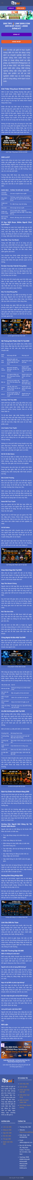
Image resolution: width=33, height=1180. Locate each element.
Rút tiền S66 (7, 1136)
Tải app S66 (7, 1139)
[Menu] (2, 3)
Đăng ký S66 (7, 1130)
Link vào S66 (7, 1127)
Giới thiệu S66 (24, 1084)
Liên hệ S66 (23, 1087)
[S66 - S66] (16, 3)
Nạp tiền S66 (7, 1133)
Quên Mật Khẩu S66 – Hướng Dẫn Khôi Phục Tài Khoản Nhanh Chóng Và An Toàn (16, 1061)
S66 (5, 50)
